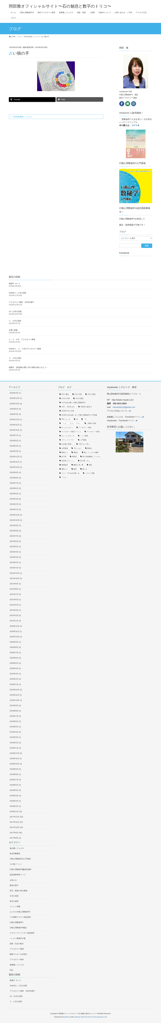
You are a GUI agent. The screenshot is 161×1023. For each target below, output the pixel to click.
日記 (11, 970)
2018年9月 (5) (15, 769)
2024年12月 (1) (16, 419)
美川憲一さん (85, 461)
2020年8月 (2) (15, 647)
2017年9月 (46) (16, 833)
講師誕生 (65, 465)
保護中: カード (14, 284)
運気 (90, 465)
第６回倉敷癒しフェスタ (91, 456)
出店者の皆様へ (67, 444)
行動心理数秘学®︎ (16, 922)
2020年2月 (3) (15, 679)
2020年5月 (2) (15, 663)
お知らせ (13, 880)
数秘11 (89, 448)
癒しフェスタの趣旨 (91, 452)
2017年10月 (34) (16, 827)
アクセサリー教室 (17, 949)
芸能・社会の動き (17, 944)
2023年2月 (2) (15, 504)
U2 (77, 419)
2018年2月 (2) (15, 806)
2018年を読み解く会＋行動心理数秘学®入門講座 (79, 415)
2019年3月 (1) (15, 737)
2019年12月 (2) (16, 690)
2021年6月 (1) (15, 600)
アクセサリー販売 (93, 432)
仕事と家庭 (13, 330)
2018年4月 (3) (15, 796)
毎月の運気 (14, 901)
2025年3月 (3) (15, 414)
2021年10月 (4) (16, 578)
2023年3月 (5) (15, 499)
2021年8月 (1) (15, 589)
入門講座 (83, 440)
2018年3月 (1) (15, 801)
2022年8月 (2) (15, 531)
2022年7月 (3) (15, 536)
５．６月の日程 (15, 321)
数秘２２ (65, 452)
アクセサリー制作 (17, 959)
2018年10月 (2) (16, 764)
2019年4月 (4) (15, 732)
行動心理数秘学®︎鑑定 (18, 928)
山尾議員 (65, 448)
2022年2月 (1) (15, 562)
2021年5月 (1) (15, 605)
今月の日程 (14, 896)
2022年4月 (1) (15, 552)
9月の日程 (78, 394)
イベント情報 (15, 906)
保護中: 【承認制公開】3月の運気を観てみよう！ (28, 367)
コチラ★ (135, 125)
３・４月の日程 (15, 358)
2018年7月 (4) (15, 780)
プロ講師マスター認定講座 (20, 917)
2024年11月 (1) (16, 425)
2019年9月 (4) (15, 705)
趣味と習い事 (78, 465)
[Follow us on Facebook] (121, 103)
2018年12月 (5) (16, 753)
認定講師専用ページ (18, 875)
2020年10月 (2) (16, 637)
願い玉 (84, 469)
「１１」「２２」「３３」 (71, 423)
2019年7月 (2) (15, 716)
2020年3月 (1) (15, 674)
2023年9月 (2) (15, 472)
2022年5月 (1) (15, 547)
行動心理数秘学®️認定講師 (20, 869)
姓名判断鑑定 (15, 853)
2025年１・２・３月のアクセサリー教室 (25, 349)
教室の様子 (14, 885)
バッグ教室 (84, 436)
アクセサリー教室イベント (71, 432)
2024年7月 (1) (15, 435)
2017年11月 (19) (16, 822)
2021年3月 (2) (15, 615)
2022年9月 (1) (15, 525)
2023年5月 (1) (15, 494)
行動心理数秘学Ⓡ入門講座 (20, 859)
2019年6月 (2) (15, 721)
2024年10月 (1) (16, 430)
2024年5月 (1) (15, 441)
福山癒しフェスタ (17, 848)
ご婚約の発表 (91, 423)
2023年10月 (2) (16, 467)
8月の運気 (65, 394)
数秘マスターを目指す (18, 954)
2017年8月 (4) (15, 838)
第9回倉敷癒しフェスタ (22, 117)
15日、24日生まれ (68, 407)
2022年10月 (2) (16, 520)
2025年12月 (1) (16, 398)
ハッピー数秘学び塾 (18, 938)
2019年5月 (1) (15, 727)
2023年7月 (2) (15, 483)
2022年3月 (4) (15, 557)
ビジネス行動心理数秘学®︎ (20, 912)
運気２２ (65, 469)
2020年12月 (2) (16, 626)
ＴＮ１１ (65, 477)
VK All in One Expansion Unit (97, 1017)
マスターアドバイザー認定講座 (22, 933)
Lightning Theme (79, 1017)
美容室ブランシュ (68, 461)
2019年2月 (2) (15, 743)
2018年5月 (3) (15, 790)
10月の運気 (91, 394)
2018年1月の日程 (68, 411)
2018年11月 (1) (16, 758)
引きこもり (78, 448)
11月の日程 (66, 398)
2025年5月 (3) (15, 409)
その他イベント (16, 864)
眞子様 (64, 456)
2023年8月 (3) (15, 478)
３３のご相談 (90, 473)
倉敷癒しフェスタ (17, 965)
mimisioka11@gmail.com (124, 407)
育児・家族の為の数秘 (18, 891)
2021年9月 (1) (15, 584)
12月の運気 (79, 398)
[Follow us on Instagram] (133, 103)
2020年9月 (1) (15, 642)
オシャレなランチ (68, 436)
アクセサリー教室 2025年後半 (21, 302)
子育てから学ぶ (84, 444)
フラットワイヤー (68, 440)
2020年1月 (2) (15, 684)
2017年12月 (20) (16, 817)
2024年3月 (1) (15, 451)
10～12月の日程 (15, 311)
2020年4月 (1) (15, 668)
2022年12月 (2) (16, 515)
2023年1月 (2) (15, 509)
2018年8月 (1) (15, 774)
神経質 (74, 456)
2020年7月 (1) (15, 653)
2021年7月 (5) (15, 594)
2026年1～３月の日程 (17, 293)
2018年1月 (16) (16, 811)
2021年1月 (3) (15, 621)
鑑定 (75, 469)
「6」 (86, 419)
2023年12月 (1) (16, 457)
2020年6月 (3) (15, 658)
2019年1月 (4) (15, 748)
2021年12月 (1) (16, 573)
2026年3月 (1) (15, 393)
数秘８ (76, 452)
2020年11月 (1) (16, 631)
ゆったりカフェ (67, 427)
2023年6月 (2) (15, 488)
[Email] (127, 103)
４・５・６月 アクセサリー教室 (22, 339)
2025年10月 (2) (16, 404)
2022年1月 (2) (15, 568)
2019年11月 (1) (16, 695)
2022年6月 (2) (15, 541)
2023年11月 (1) (16, 462)
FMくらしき (66, 419)
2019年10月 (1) (16, 700)
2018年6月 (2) (15, 785)
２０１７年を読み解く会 (70, 473)
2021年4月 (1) (15, 610)
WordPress (66, 1017)
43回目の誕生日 (86, 407)
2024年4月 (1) (15, 446)
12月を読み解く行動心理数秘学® (74, 402)
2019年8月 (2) (15, 711)
